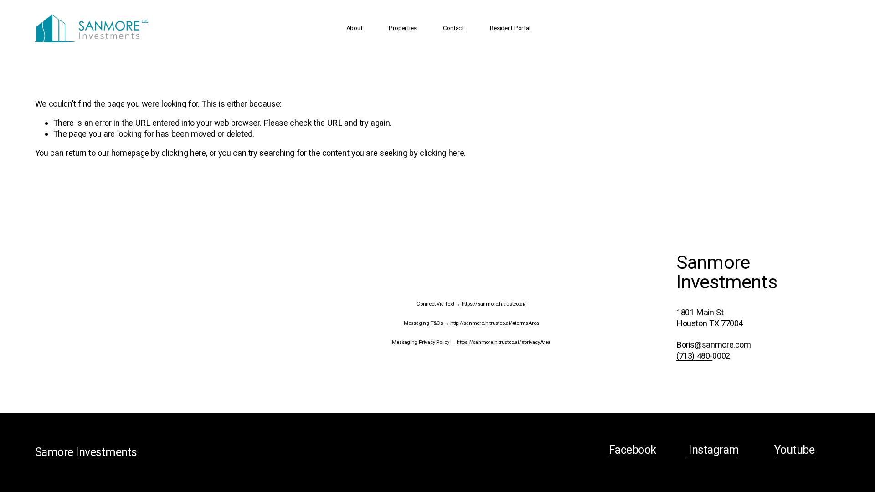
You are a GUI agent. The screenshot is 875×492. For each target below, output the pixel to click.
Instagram (714, 450)
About (354, 27)
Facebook (632, 450)
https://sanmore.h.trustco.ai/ (494, 304)
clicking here (183, 153)
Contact (453, 27)
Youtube (794, 450)
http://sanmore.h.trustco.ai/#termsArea (494, 323)
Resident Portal (510, 27)
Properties (403, 27)
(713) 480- (694, 355)
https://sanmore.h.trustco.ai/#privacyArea (504, 342)
